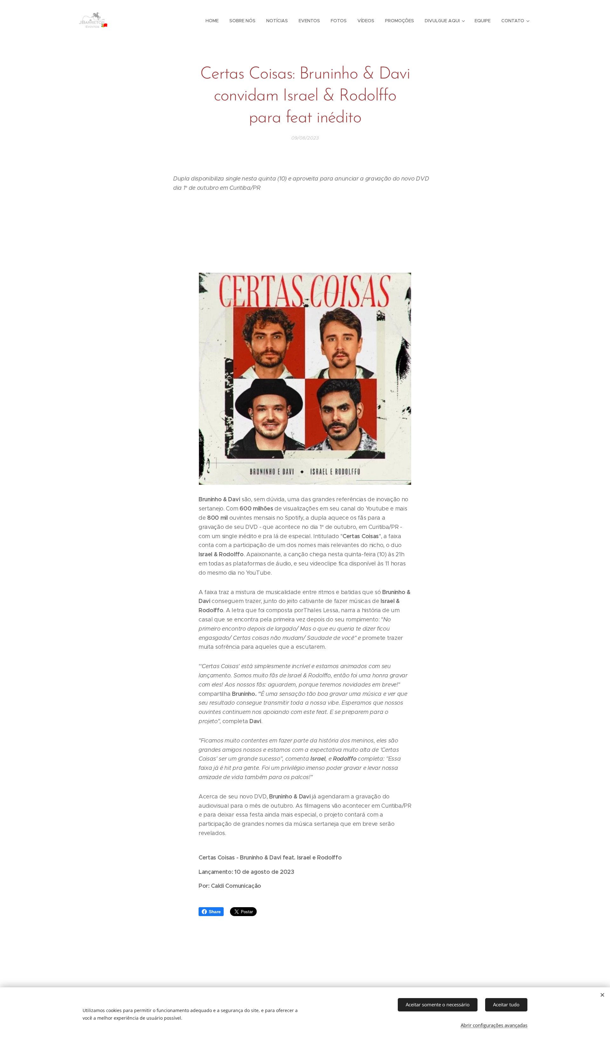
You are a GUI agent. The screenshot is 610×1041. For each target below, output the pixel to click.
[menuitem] (212, 21)
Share (214, 911)
